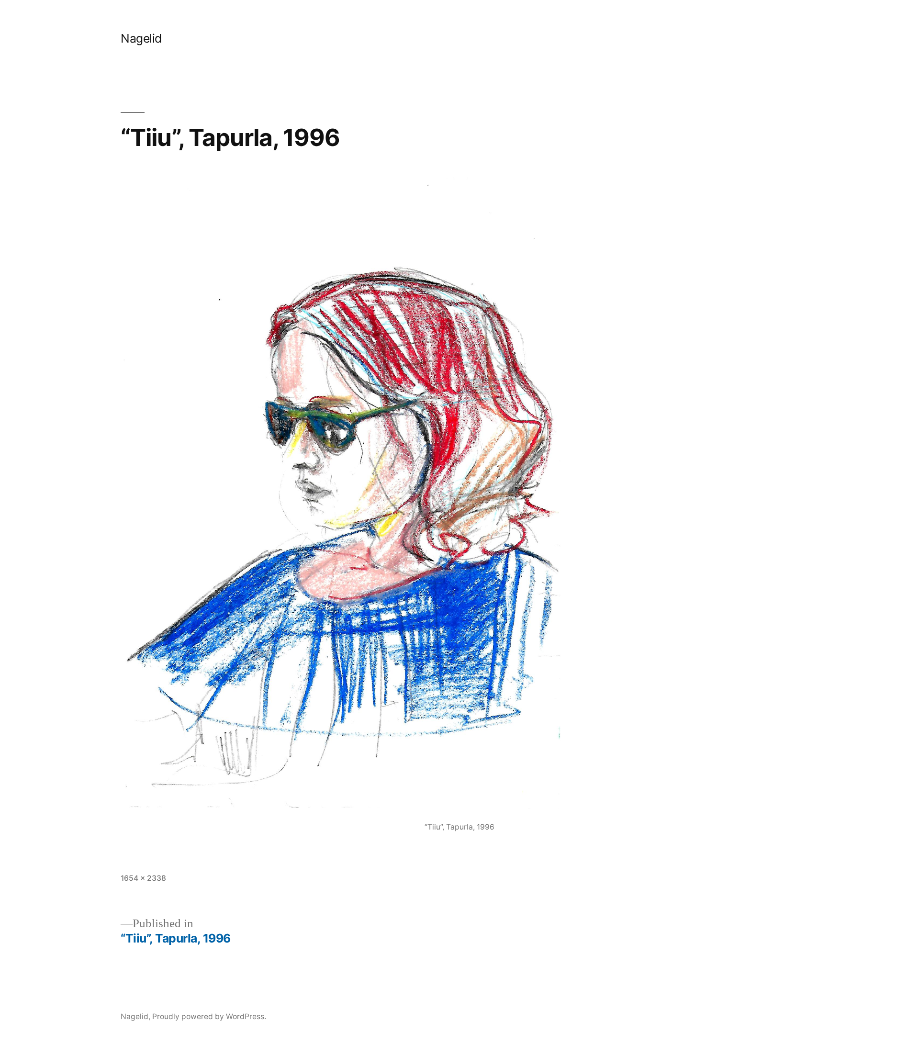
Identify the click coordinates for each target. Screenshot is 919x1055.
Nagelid (141, 38)
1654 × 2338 (143, 878)
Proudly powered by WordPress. (209, 1016)
